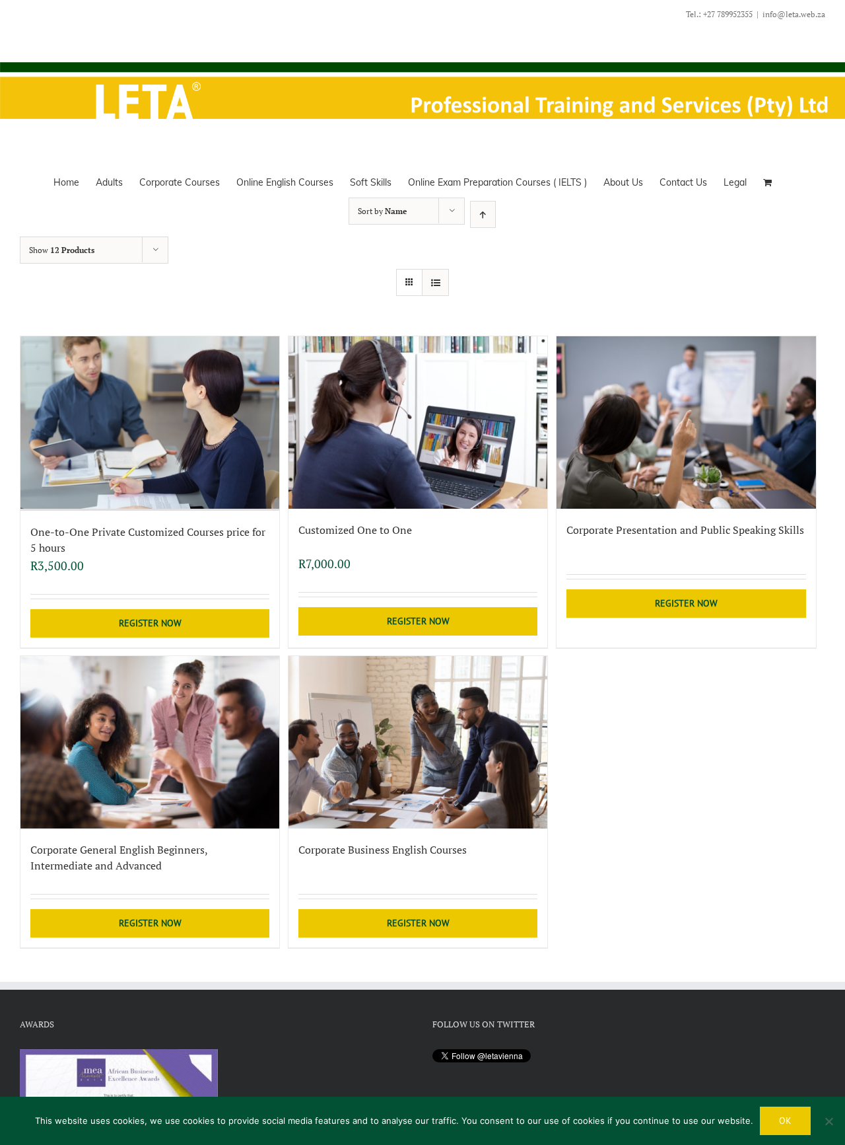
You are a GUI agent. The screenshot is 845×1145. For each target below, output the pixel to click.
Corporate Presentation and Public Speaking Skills (685, 530)
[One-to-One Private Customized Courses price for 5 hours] (149, 423)
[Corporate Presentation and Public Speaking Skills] (686, 422)
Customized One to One (355, 530)
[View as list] (435, 282)
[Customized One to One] (417, 422)
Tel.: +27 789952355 (719, 14)
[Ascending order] (483, 214)
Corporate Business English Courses (382, 849)
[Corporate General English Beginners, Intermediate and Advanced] (149, 742)
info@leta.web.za (793, 14)
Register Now (150, 623)
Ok (785, 1121)
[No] (828, 1121)
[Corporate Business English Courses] (417, 742)
